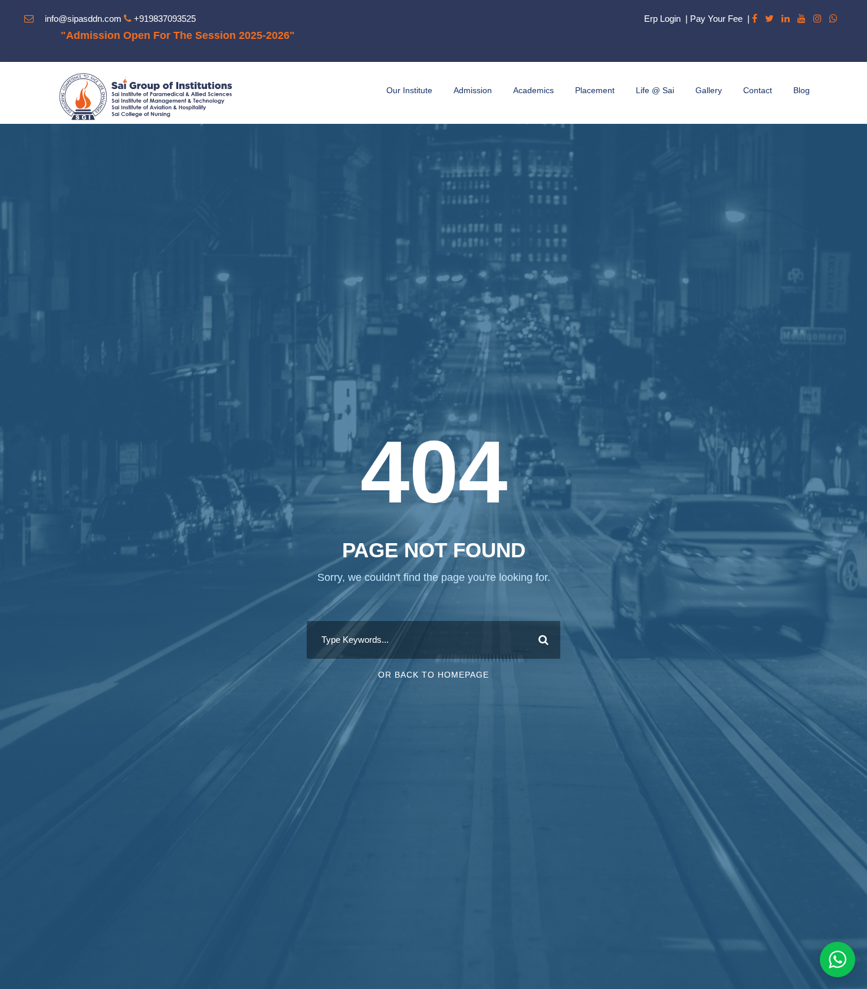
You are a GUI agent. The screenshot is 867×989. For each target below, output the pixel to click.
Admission (473, 90)
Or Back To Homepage (433, 674)
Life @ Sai (655, 90)
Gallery (708, 90)
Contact (757, 90)
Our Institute (409, 90)
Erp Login (662, 19)
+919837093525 (165, 19)
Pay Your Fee (716, 19)
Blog (801, 90)
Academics (533, 90)
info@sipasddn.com (83, 19)
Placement (595, 90)
